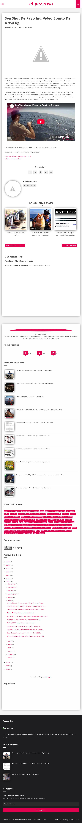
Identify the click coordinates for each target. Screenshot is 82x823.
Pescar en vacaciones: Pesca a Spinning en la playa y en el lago (39, 410)
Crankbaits (29, 514)
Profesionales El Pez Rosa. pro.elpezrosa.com (33, 436)
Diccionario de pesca (12, 517)
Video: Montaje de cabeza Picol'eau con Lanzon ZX (25, 636)
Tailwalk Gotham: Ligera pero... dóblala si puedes (65, 234)
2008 (8, 669)
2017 (8, 562)
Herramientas (24, 519)
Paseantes (58, 522)
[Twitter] (39, 353)
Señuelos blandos (25, 528)
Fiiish (45, 517)
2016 (8, 565)
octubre (11, 591)
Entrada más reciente (15, 245)
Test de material (26, 533)
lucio (21, 522)
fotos (70, 517)
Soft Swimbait (46, 530)
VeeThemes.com (40, 820)
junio (10, 641)
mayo (10, 644)
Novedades (36, 522)
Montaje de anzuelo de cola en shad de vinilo (23, 620)
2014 (8, 572)
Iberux (39, 519)
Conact (64, 819)
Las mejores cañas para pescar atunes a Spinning (34, 370)
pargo (50, 522)
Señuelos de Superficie (42, 528)
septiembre (12, 594)
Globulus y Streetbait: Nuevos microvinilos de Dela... (26, 610)
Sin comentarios (26, 28)
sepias (68, 528)
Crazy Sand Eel (40, 514)
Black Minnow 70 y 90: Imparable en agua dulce (33, 462)
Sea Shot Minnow (10, 528)
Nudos (44, 522)
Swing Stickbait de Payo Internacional (20, 623)
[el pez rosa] (8, 728)
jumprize (68, 519)
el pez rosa (41, 4)
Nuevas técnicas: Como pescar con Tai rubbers (40, 234)
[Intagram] (53, 353)
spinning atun (66, 530)
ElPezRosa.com (11, 28)
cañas (6, 514)
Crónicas (65, 514)
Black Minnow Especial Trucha (15, 234)
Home (57, 819)
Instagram (51, 519)
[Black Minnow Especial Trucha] (16, 219)
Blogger (48, 677)
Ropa (62, 525)
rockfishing (55, 525)
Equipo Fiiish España (34, 517)
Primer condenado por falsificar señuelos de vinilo (34, 423)
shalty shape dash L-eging (25, 530)
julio (9, 601)
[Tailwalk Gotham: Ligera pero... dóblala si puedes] (65, 219)
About (71, 819)
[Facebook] (25, 353)
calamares (70, 511)
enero (10, 658)
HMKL (33, 519)
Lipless (15, 522)
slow (38, 530)
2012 (8, 578)
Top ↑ (77, 819)
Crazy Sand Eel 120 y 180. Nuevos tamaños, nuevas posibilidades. (40, 475)
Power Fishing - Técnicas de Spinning (20, 613)
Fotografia (52, 517)
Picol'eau (7, 525)
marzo (10, 651)
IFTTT (44, 519)
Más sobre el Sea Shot (13, 159)
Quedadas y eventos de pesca (33, 525)
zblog (42, 533)
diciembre (11, 584)
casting (20, 514)
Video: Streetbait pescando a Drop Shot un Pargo (25, 603)
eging (23, 517)
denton (73, 514)
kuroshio (7, 522)
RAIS (47, 525)
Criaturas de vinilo (54, 514)
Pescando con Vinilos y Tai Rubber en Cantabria (33, 488)
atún (42, 511)
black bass (49, 511)
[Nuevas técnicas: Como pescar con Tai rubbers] (41, 219)
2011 (8, 582)
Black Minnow (60, 511)
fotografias (62, 517)
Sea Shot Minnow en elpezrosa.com (18, 157)
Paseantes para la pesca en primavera (30, 397)
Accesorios (8, 511)
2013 (8, 575)
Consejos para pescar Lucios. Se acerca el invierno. (35, 384)
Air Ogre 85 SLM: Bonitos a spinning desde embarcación (27, 616)
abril (10, 648)
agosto (10, 597)
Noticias (27, 522)
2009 (8, 666)
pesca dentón (69, 522)
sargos (68, 525)
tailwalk (15, 533)
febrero (11, 654)
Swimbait (7, 533)
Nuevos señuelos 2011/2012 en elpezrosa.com (24, 626)
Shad (74, 528)
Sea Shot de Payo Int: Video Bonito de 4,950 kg (24, 633)
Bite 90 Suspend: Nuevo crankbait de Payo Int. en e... (26, 606)
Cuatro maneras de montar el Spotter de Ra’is (32, 449)
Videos (35, 533)
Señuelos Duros (58, 528)
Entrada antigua (69, 245)
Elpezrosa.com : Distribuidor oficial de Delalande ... (25, 630)
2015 (8, 568)
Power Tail (16, 525)
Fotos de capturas (11, 519)
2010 (8, 662)
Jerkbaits (60, 519)
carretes (13, 514)
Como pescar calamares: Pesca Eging (25, 774)
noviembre (12, 587)
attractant (35, 511)
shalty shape (9, 530)
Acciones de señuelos (22, 511)
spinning (56, 530)
